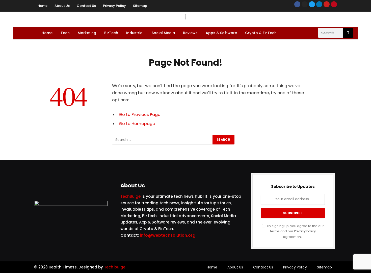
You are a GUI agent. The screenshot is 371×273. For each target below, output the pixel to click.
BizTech (111, 32)
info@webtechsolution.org (167, 235)
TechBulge (130, 196)
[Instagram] (305, 4)
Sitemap (140, 5)
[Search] (348, 33)
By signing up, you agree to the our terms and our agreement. (295, 231)
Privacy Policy (114, 5)
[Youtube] (327, 4)
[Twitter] (312, 4)
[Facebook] (297, 4)
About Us (62, 5)
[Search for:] (162, 139)
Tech (65, 32)
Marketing (87, 32)
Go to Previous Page (140, 114)
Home (42, 5)
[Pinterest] (334, 4)
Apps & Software (221, 32)
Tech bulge (114, 267)
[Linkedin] (319, 4)
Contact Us (86, 5)
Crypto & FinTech (261, 32)
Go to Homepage (137, 124)
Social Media (163, 32)
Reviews (190, 32)
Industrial (135, 32)
